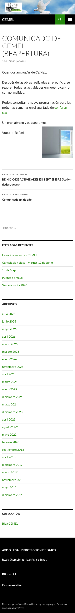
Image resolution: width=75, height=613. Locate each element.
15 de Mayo (9, 270)
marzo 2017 (10, 472)
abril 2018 (8, 457)
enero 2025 (9, 389)
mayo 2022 (9, 434)
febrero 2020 (10, 442)
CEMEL (8, 19)
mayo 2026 (9, 329)
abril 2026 (8, 336)
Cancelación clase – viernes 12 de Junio (27, 262)
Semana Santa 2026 (14, 285)
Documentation (12, 585)
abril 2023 (8, 419)
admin (21, 61)
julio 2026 (8, 314)
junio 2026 (9, 321)
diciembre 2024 (12, 397)
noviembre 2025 (12, 366)
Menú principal (70, 19)
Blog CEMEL (10, 523)
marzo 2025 (10, 381)
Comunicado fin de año (17, 197)
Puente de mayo (12, 277)
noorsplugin (48, 604)
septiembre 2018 (13, 449)
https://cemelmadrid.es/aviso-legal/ (24, 559)
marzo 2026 (10, 344)
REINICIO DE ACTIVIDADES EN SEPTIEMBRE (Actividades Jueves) (36, 179)
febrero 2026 (10, 351)
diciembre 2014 (12, 495)
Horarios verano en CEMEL (19, 255)
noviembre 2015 (12, 479)
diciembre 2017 (12, 464)
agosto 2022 (10, 427)
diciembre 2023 (12, 412)
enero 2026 (9, 359)
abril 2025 (8, 374)
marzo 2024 (10, 404)
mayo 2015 (9, 487)
